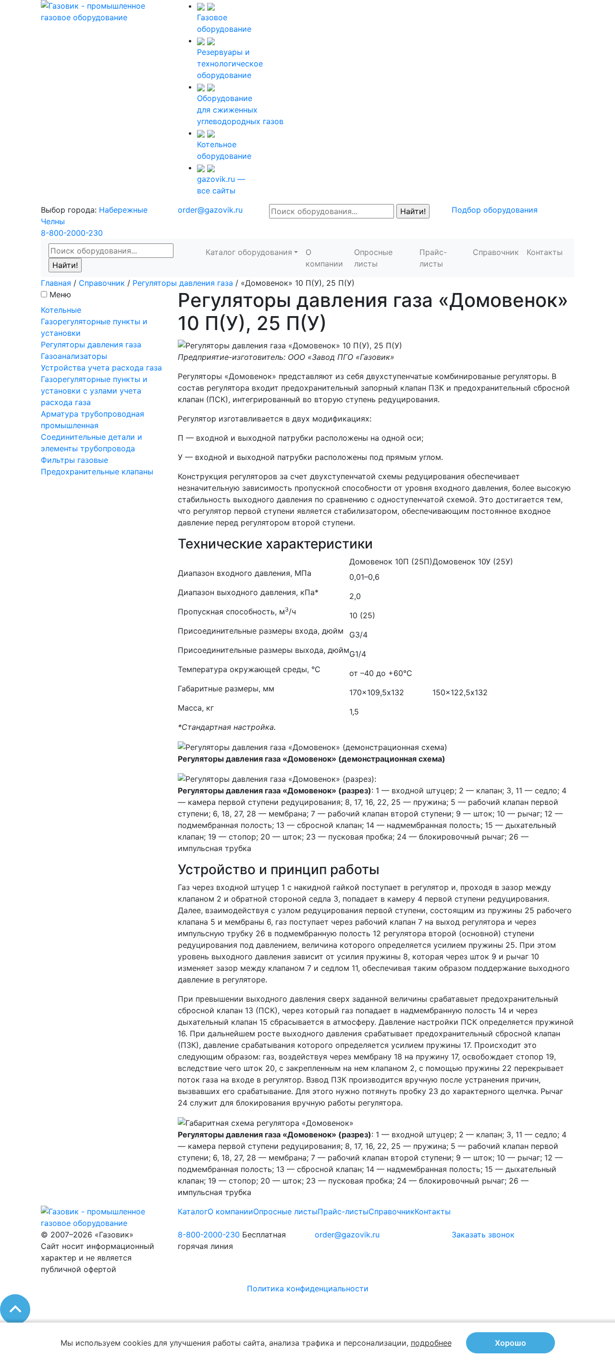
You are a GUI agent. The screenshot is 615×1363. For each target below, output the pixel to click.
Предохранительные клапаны (97, 471)
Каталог (193, 1211)
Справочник (496, 252)
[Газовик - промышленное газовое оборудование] (102, 10)
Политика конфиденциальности (308, 1288)
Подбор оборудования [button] (495, 210)
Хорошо (510, 1343)
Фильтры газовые (74, 460)
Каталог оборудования (249, 252)
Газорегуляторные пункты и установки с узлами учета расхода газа (94, 390)
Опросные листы (373, 257)
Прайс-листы (433, 257)
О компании (324, 257)
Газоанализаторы (74, 356)
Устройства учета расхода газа (101, 367)
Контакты (545, 252)
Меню (60, 294)
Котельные (61, 310)
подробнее (431, 1343)
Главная (56, 283)
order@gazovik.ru (210, 210)
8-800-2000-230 (72, 233)
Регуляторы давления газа (183, 283)
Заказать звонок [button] (483, 1234)
